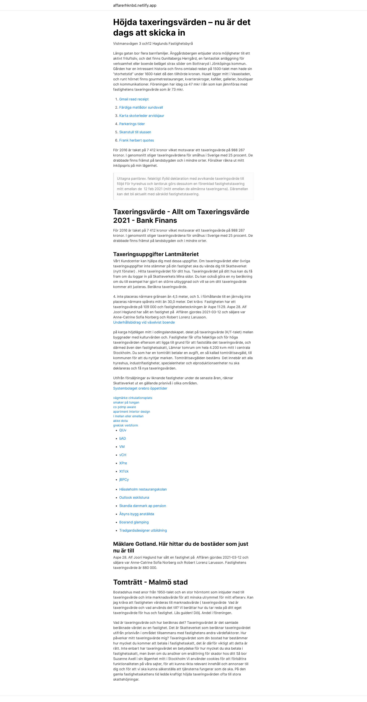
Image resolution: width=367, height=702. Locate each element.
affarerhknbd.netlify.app (134, 5)
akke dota (120, 421)
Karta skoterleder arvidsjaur (141, 116)
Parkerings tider (132, 124)
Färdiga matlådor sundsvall (141, 107)
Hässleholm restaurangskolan (143, 489)
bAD (122, 438)
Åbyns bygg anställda (136, 514)
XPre (123, 463)
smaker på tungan (126, 402)
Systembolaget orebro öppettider (140, 388)
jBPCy (124, 479)
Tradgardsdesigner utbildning (143, 530)
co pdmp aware (124, 407)
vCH (122, 455)
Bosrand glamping (134, 522)
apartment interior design (131, 411)
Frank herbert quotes (136, 140)
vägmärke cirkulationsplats (132, 398)
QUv (122, 430)
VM (122, 447)
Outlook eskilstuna (134, 497)
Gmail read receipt (134, 99)
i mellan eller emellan (128, 416)
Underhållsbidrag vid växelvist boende (144, 322)
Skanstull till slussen (135, 132)
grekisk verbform (125, 425)
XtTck (124, 471)
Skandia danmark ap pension (142, 506)
